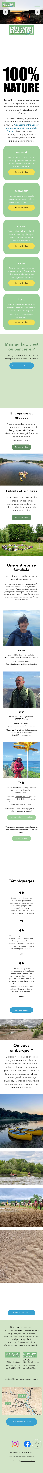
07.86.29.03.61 (31, 1368)
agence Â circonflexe (27, 1461)
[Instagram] (15, 1444)
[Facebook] (27, 1444)
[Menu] (37, 5)
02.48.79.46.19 (31, 1365)
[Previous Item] (5, 12)
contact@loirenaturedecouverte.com (21, 1379)
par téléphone (25, 1336)
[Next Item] (37, 12)
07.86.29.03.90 (14, 1368)
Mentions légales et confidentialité (21, 1457)
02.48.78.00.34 (14, 1365)
